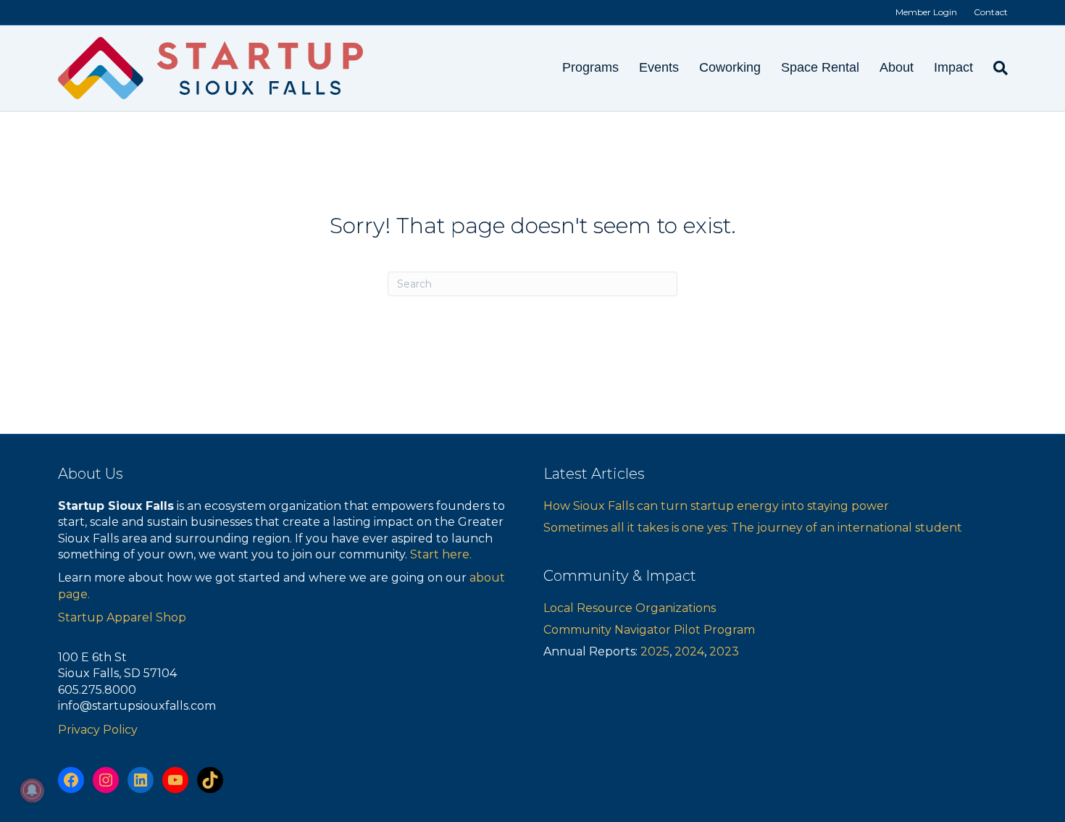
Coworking (730, 67)
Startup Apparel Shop (122, 617)
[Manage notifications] (31, 790)
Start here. (441, 554)
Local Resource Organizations (629, 608)
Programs (590, 67)
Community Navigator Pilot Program (649, 630)
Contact (991, 12)
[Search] (995, 68)
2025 (654, 651)
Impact (953, 67)
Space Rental (820, 67)
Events (659, 67)
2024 (689, 651)
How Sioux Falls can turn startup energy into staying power (716, 506)
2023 (724, 651)
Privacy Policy (98, 730)
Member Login (926, 12)
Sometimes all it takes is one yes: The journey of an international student (752, 527)
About (897, 67)
